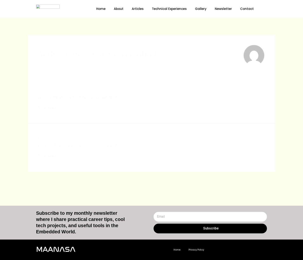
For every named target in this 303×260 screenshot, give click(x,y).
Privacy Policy (196, 249)
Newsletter (223, 9)
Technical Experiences (169, 9)
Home (101, 9)
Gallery (201, 9)
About (118, 9)
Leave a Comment (51, 98)
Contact (247, 9)
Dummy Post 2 (55, 89)
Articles (138, 9)
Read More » (47, 107)
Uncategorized (77, 98)
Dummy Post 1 (55, 137)
